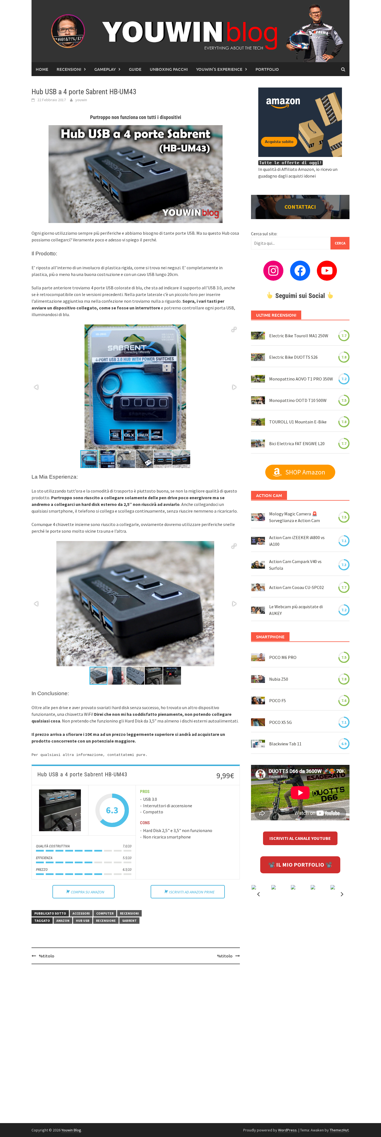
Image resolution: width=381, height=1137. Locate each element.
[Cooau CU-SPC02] (258, 587)
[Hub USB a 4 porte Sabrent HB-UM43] (60, 810)
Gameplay (105, 69)
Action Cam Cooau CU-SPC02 (296, 587)
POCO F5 (277, 700)
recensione (106, 920)
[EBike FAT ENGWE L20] (258, 443)
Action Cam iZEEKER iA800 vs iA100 (297, 541)
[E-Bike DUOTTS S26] (258, 357)
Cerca (340, 243)
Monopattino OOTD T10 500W (298, 400)
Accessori (81, 913)
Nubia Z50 (278, 679)
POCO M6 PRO (282, 657)
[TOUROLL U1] (258, 422)
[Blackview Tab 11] (258, 744)
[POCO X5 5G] (258, 722)
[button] (234, 329)
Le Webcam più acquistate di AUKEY (296, 610)
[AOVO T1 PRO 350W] (258, 379)
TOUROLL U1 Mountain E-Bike (298, 422)
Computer (105, 913)
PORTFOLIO (267, 69)
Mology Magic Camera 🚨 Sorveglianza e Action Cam (294, 517)
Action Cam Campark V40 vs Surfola (295, 565)
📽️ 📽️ (300, 864)
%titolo (46, 956)
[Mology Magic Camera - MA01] (258, 517)
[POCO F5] (258, 700)
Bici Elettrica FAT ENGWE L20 (297, 443)
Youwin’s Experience (219, 69)
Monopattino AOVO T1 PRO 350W (301, 379)
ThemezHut (339, 1130)
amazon (62, 920)
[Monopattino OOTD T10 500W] (258, 400)
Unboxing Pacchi (169, 69)
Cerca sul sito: (264, 233)
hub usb (83, 920)
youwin (81, 99)
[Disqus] (136, 1040)
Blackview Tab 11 (285, 743)
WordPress (287, 1130)
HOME (42, 69)
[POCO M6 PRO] (258, 657)
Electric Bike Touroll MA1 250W (298, 335)
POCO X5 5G (280, 722)
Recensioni (69, 69)
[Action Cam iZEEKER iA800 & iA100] (258, 541)
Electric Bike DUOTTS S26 (293, 357)
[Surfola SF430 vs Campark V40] (258, 564)
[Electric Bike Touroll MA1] (258, 336)
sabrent (129, 920)
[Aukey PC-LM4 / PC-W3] (258, 610)
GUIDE (135, 69)
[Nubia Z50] (258, 679)
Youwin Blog (71, 1130)
